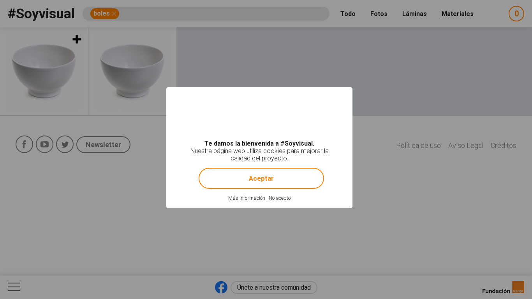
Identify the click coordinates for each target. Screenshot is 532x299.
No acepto (280, 198)
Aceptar (261, 178)
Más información (246, 198)
